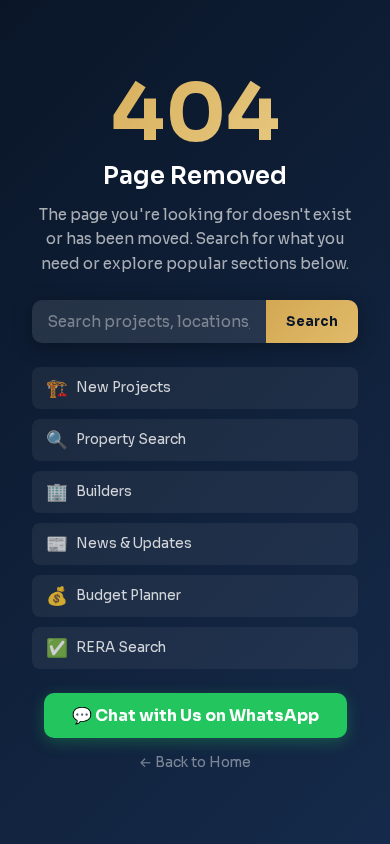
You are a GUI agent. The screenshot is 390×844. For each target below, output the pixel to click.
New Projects (108, 388)
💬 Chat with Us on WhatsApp (195, 715)
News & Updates (119, 544)
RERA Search (106, 648)
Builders (89, 492)
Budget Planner (113, 596)
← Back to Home (195, 762)
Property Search (116, 440)
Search (312, 321)
